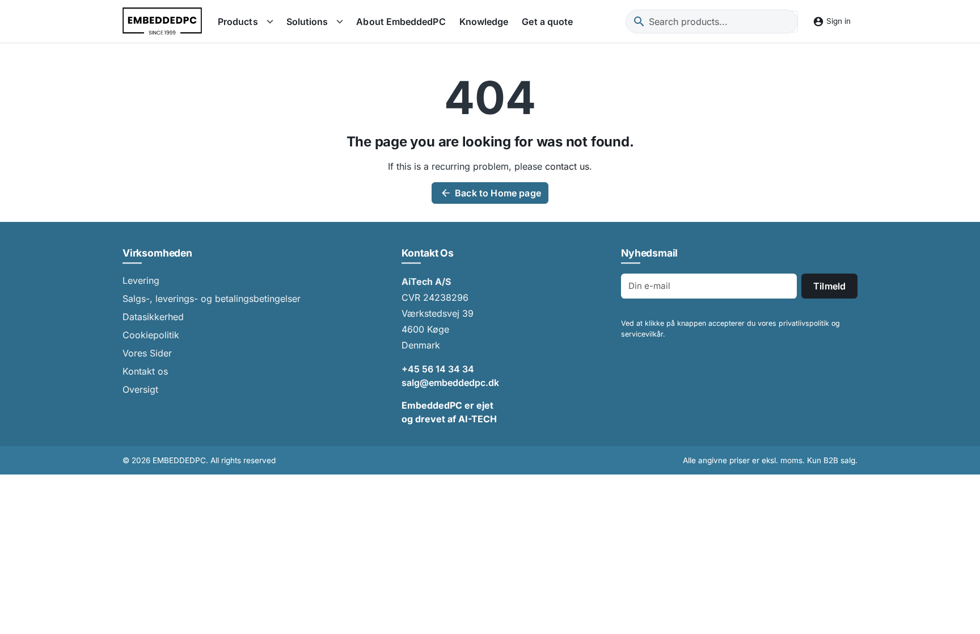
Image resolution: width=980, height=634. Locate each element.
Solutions (307, 21)
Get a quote (547, 21)
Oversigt (140, 389)
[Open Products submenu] (270, 21)
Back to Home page (490, 193)
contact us (567, 166)
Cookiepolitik (150, 335)
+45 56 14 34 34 (438, 369)
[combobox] (712, 21)
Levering (140, 280)
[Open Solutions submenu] (339, 21)
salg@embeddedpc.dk (450, 382)
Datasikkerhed (153, 316)
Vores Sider (147, 353)
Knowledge (484, 21)
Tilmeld (829, 286)
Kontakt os (145, 371)
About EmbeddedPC (400, 21)
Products (238, 21)
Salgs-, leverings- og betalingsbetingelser (211, 298)
